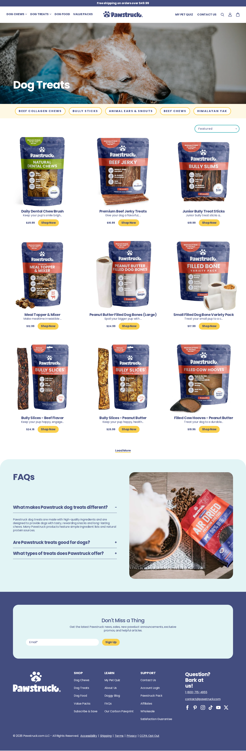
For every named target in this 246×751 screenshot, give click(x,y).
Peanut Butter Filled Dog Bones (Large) (123, 314)
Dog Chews (81, 680)
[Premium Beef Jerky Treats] (123, 172)
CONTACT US (206, 14)
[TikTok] (210, 707)
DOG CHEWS (15, 14)
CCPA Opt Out (149, 736)
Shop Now (48, 223)
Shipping (106, 736)
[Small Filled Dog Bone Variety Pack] (204, 275)
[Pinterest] (195, 707)
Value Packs (82, 703)
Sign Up (111, 642)
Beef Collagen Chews (40, 111)
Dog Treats (81, 688)
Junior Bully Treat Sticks (203, 211)
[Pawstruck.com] (123, 14)
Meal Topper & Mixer (42, 314)
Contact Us (148, 680)
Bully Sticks (85, 111)
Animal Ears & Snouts (131, 111)
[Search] (222, 14)
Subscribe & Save (85, 711)
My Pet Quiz (184, 14)
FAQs (108, 703)
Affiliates (146, 703)
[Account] (230, 15)
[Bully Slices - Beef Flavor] (42, 378)
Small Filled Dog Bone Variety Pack (203, 314)
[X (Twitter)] (226, 707)
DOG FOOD (62, 14)
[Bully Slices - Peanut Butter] (123, 378)
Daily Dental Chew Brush (42, 211)
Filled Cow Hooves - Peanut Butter (203, 418)
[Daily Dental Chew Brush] (42, 172)
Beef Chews (175, 111)
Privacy (132, 736)
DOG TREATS (39, 14)
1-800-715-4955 (196, 692)
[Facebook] (187, 707)
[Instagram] (203, 707)
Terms (119, 736)
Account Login (150, 688)
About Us (110, 688)
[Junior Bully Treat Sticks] (204, 172)
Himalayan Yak (212, 111)
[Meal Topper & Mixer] (42, 275)
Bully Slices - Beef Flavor (42, 418)
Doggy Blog (112, 696)
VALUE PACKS (83, 14)
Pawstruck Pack (151, 696)
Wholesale (147, 711)
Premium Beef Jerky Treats (123, 211)
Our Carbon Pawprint (119, 711)
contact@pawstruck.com (202, 699)
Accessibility (88, 736)
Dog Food (80, 696)
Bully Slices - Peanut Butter (122, 418)
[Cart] (238, 15)
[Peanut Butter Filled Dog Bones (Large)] (123, 275)
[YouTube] (218, 707)
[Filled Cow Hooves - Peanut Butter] (204, 378)
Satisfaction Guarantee (156, 719)
